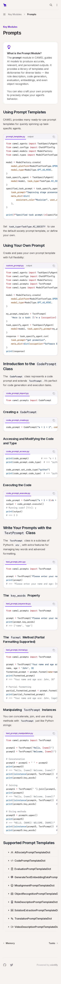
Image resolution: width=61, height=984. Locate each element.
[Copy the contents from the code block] (54, 137)
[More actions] (56, 5)
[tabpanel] (30, 179)
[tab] (15, 137)
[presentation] (30, 179)
